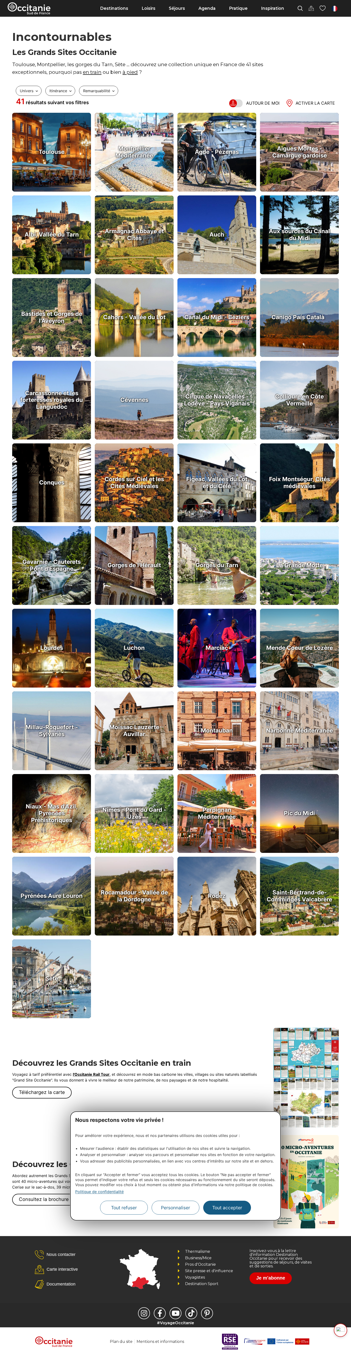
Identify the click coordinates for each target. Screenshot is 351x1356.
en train (92, 72)
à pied (130, 72)
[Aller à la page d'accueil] (29, 8)
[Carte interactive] (311, 8)
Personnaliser (175, 1208)
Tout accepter (227, 1208)
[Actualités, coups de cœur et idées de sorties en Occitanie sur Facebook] (160, 1313)
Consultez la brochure (44, 1199)
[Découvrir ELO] (340, 1330)
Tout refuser (124, 1208)
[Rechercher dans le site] (300, 8)
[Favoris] (322, 8)
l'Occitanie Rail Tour (91, 1074)
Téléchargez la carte (42, 1092)
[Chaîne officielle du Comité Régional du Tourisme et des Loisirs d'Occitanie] (175, 1313)
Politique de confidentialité (99, 1191)
